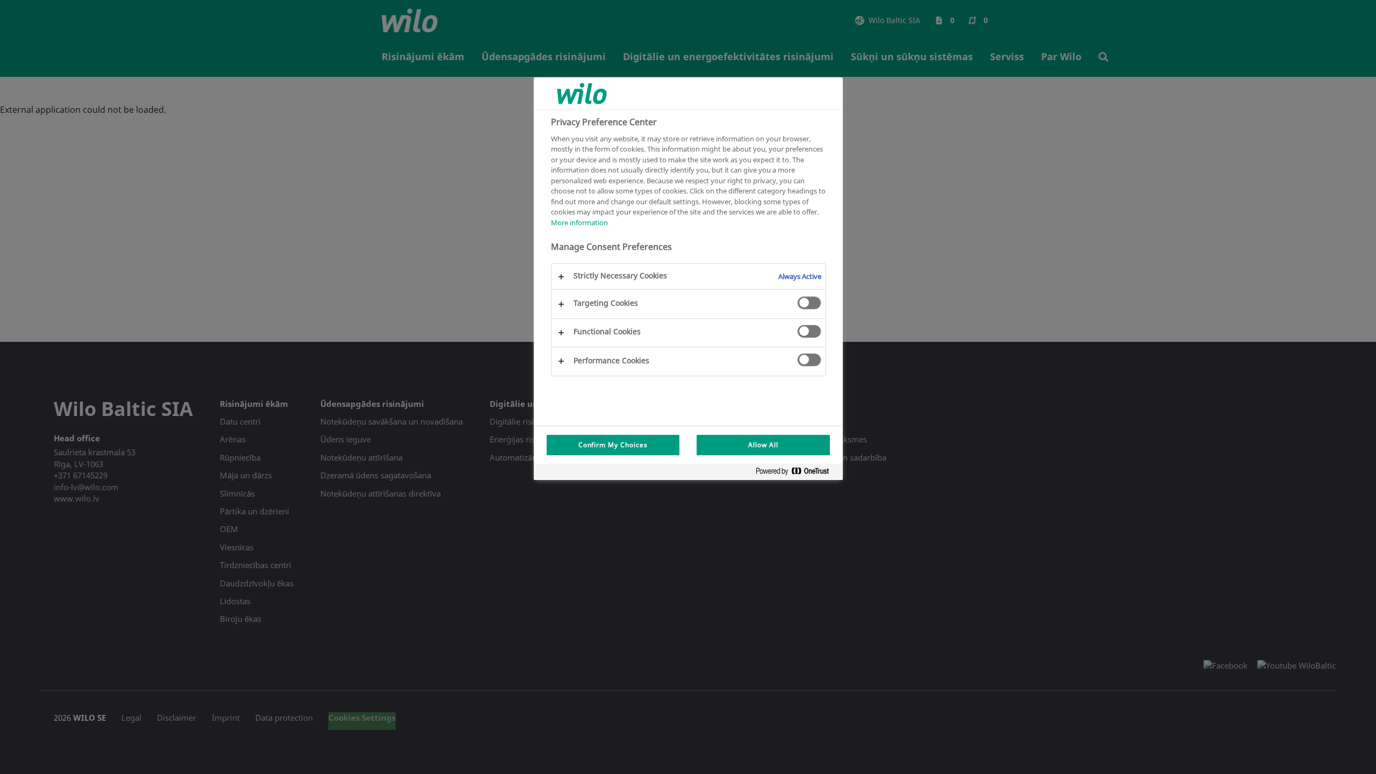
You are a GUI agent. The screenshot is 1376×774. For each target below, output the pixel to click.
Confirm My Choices (613, 444)
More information (579, 222)
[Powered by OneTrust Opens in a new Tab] (796, 473)
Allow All (763, 444)
